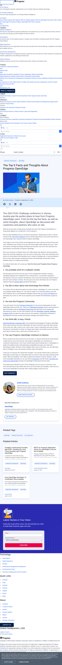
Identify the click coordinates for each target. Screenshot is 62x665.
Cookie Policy (49, 657)
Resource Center (11, 101)
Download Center (26, 96)
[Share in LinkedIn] (15, 204)
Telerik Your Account (20, 136)
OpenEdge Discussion (37, 307)
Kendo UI (23, 76)
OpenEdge (40, 74)
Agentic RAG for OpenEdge (39, 20)
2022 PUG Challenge (18, 237)
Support (2, 94)
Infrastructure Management (8, 52)
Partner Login (23, 111)
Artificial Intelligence (5, 29)
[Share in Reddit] (20, 204)
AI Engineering (4, 25)
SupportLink (3, 136)
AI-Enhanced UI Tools (6, 82)
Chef (6, 78)
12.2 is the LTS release (48, 293)
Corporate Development (25, 119)
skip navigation (7, 2)
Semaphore (9, 74)
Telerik (18, 76)
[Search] (1, 125)
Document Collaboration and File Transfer (14, 572)
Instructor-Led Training (6, 107)
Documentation (35, 101)
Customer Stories (5, 103)
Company (3, 115)
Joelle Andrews (9, 200)
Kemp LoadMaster (42, 78)
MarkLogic (3, 74)
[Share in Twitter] (10, 204)
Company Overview (5, 119)
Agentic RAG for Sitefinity (23, 20)
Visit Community (10, 373)
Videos (29, 101)
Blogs (52, 101)
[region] (31, 658)
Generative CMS (52, 20)
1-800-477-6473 (4, 138)
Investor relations (7, 612)
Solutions (3, 27)
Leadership (15, 119)
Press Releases (15, 123)
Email (6, 533)
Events (56, 101)
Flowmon (34, 78)
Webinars (24, 101)
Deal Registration (18, 112)
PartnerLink (10, 136)
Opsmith (20, 23)
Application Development (10, 160)
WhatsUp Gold (52, 78)
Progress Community (26, 305)
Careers (30, 123)
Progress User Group (17, 435)
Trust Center (23, 123)
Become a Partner (14, 111)
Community (43, 96)
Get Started (10, 416)
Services (2, 97)
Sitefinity (13, 76)
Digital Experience (5, 44)
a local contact (8, 634)
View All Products (7, 90)
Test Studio (30, 82)
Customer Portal (16, 96)
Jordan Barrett (8, 494)
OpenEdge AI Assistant (9, 22)
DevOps (2, 78)
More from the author (25, 394)
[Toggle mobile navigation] (1, 149)
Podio (33, 76)
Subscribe (24, 545)
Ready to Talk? (14, 138)
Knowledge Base (45, 101)
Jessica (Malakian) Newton (40, 468)
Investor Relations (5, 123)
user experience (29, 435)
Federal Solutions (5, 59)
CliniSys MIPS (18, 282)
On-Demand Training (19, 107)
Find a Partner (4, 111)
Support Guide (36, 96)
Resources (3, 99)
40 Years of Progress (8, 620)
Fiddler (25, 82)
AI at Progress (4, 7)
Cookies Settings (24, 662)
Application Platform (30, 74)
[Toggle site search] (1, 140)
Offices (35, 123)
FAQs (12, 103)
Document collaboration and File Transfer (45, 82)
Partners (2, 109)
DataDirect (16, 74)
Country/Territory (9, 538)
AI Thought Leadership (6, 12)
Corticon (22, 74)
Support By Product (5, 96)
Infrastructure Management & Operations (20, 78)
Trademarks (3, 648)
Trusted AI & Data (5, 66)
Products (3, 64)
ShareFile (28, 76)
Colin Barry (7, 468)
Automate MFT (7, 85)
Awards (4, 609)
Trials (4, 582)
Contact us (7, 625)
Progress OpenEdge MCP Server (25, 22)
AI (1, 5)
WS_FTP (7, 88)
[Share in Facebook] (4, 204)
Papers (19, 101)
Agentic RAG (12, 20)
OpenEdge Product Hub (26, 309)
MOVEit (37, 76)
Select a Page (18, 152)
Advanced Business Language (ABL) (14, 323)
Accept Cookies (8, 662)
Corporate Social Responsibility (41, 119)
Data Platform (4, 20)
